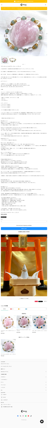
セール (2, 382)
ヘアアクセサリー (4, 379)
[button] (1, 4)
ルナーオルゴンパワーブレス (6, 366)
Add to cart (24, 228)
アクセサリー (3, 376)
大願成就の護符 (4, 374)
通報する (45, 301)
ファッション (3, 384)
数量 (2, 219)
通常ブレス (3, 369)
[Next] (47, 33)
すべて (4, 308)
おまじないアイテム (4, 371)
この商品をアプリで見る (24, 298)
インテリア (3, 387)
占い (2, 390)
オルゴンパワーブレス (5, 363)
